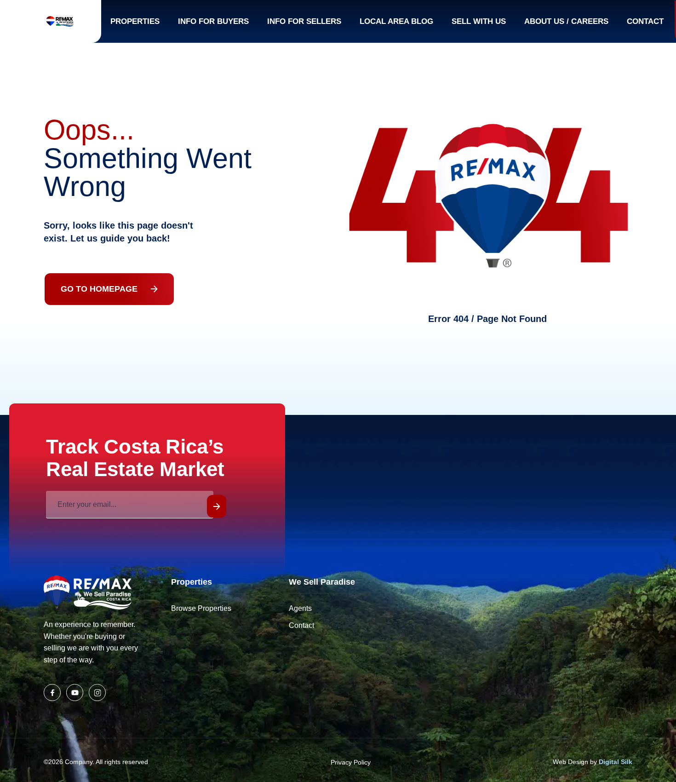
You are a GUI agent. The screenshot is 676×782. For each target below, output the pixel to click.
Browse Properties (201, 608)
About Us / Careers (566, 21)
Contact (645, 21)
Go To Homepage (99, 288)
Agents (300, 608)
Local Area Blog (396, 21)
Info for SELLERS (304, 21)
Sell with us (479, 21)
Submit (216, 506)
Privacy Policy (351, 762)
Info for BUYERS (213, 21)
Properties (135, 21)
